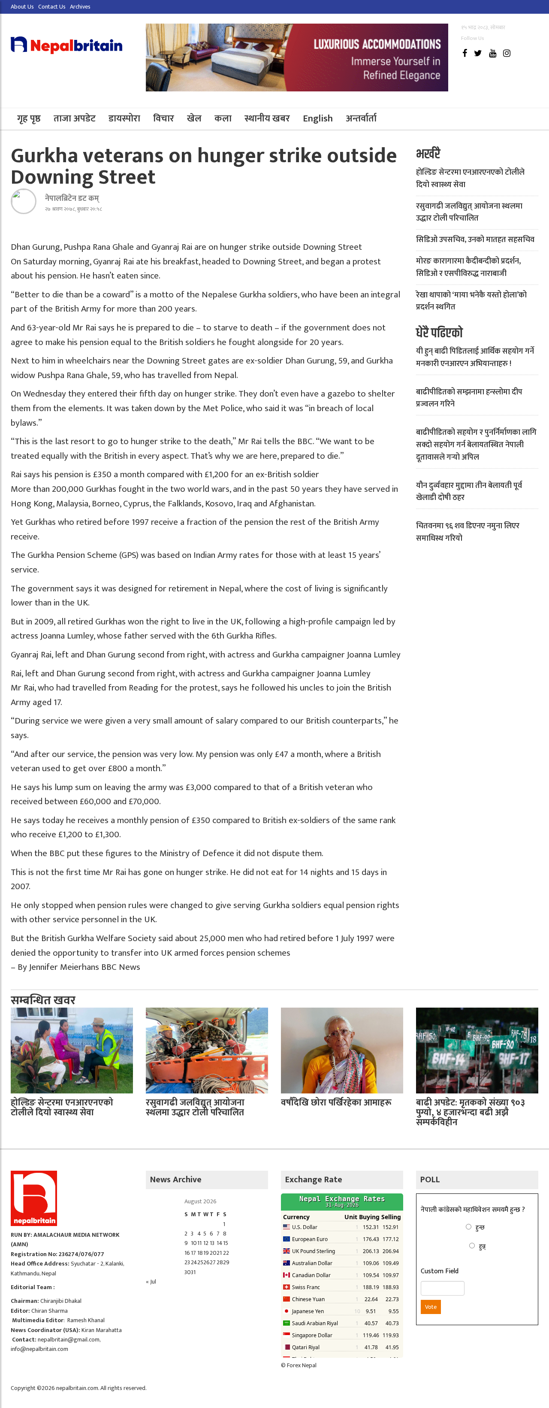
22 (226, 1253)
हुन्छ (480, 1227)
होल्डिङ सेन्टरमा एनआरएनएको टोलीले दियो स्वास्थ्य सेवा (470, 178)
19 (206, 1253)
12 (205, 1243)
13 (212, 1243)
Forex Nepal (302, 1365)
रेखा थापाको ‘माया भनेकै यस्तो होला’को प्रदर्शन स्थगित (471, 301)
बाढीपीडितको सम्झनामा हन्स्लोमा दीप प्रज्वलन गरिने (469, 398)
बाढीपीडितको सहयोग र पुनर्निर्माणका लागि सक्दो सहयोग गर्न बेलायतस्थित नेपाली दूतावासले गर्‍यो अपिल (476, 445)
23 (187, 1262)
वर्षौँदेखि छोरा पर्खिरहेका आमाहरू (336, 1102)
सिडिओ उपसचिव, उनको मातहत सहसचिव (475, 239)
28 (220, 1262)
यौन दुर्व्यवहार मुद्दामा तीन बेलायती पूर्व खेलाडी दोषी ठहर (469, 492)
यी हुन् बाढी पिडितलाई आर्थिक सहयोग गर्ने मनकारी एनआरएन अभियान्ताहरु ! (475, 357)
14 (220, 1243)
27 (213, 1262)
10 (194, 1243)
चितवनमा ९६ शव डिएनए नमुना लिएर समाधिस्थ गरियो (467, 532)
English (318, 119)
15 (225, 1243)
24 (194, 1262)
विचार (163, 119)
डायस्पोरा (124, 119)
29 (226, 1262)
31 (193, 1272)
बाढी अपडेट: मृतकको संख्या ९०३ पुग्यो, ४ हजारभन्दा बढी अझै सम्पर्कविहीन (470, 1112)
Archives (80, 7)
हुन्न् (482, 1246)
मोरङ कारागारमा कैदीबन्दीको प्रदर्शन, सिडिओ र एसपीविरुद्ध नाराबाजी (468, 267)
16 (187, 1253)
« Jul (151, 1282)
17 (193, 1253)
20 (213, 1253)
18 (200, 1253)
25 (200, 1262)
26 (206, 1262)
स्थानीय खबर (267, 119)
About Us (22, 7)
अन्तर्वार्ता (361, 119)
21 (219, 1253)
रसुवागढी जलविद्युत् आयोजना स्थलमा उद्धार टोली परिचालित (469, 212)
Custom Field (440, 1271)
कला (223, 119)
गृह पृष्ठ (29, 119)
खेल (194, 119)
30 (187, 1272)
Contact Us (52, 7)
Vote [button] (431, 1307)
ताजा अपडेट (75, 119)
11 (199, 1243)
